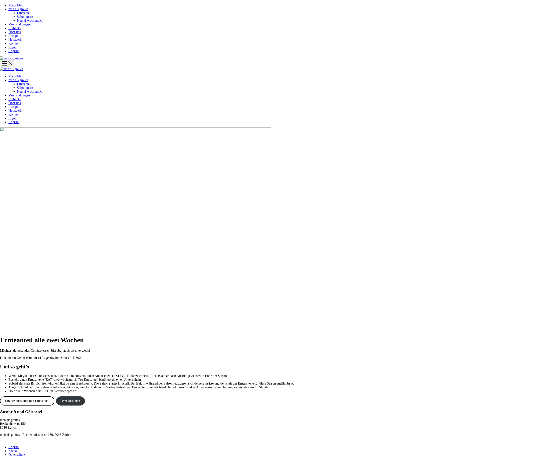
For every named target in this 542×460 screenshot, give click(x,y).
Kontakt (13, 43)
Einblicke (14, 28)
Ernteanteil (24, 13)
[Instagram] (271, 440)
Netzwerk (15, 39)
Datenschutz (16, 454)
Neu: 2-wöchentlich (30, 20)
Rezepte (13, 36)
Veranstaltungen (19, 24)
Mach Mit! (15, 5)
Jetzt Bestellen (70, 401)
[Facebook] (279, 440)
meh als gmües (18, 9)
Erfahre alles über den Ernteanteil (27, 401)
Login (12, 47)
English (13, 51)
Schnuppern (25, 16)
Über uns (14, 32)
